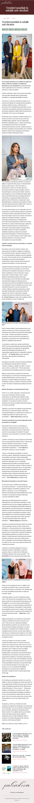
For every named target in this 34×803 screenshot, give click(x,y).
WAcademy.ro (17, 800)
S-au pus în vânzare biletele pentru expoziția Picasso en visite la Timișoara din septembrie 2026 (21, 768)
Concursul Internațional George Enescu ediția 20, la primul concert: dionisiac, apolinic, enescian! (22, 736)
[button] (31, 3)
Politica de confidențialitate (17, 792)
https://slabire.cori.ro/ (20, 724)
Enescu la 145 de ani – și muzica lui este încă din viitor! (22, 756)
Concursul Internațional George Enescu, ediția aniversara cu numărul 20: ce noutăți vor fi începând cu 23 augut (22, 747)
